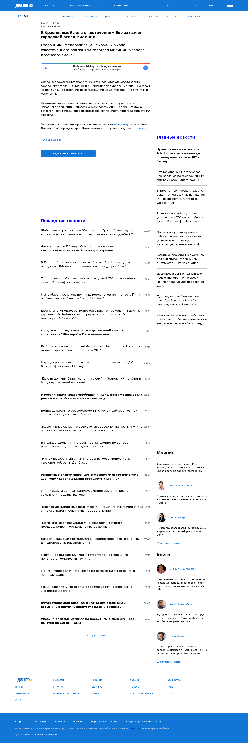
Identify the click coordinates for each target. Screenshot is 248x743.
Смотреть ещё (95, 635)
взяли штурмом (125, 124)
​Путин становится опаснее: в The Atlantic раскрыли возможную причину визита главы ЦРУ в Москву (181, 155)
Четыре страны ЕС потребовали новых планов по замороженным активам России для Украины (180, 176)
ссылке (141, 128)
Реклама (78, 721)
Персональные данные (104, 721)
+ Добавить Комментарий (68, 153)
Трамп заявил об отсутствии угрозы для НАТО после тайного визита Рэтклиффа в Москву (180, 217)
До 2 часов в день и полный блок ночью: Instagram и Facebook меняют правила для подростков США (180, 279)
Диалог (44, 23)
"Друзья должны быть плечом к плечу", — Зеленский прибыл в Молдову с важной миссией (179, 300)
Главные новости (176, 137)
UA (19, 16)
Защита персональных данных (143, 721)
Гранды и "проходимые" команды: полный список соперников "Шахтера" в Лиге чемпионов (181, 259)
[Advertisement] (95, 184)
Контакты (59, 721)
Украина (56, 23)
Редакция (41, 721)
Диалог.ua (135, 728)
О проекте (21, 721)
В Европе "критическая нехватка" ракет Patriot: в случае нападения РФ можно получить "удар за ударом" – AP (181, 196)
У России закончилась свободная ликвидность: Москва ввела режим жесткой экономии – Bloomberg (182, 319)
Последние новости (63, 220)
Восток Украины (52, 139)
